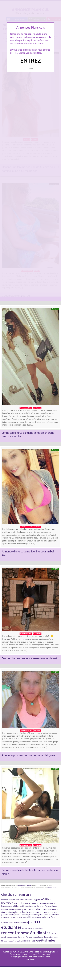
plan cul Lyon (43, 912)
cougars (35, 899)
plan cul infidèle (7, 912)
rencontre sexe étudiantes (25, 932)
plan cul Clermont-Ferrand (40, 906)
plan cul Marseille (21, 915)
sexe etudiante (39, 937)
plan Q (24, 928)
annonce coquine (8, 900)
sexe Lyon (49, 937)
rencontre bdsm (24, 885)
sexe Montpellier (15, 941)
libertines (7, 903)
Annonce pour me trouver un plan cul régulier (28, 755)
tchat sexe (52, 888)
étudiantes (47, 940)
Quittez (30, 68)
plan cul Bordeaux (42, 903)
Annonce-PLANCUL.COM (15, 951)
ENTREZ (30, 60)
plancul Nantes (6, 917)
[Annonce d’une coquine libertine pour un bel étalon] (30, 487)
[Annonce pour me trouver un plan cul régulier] (30, 700)
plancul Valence (21, 922)
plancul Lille (33, 912)
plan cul (17, 903)
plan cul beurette (28, 903)
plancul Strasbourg (8, 922)
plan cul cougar (15, 909)
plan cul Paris (49, 917)
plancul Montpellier (35, 915)
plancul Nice (17, 917)
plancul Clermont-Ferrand (19, 906)
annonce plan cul (23, 899)
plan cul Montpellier (51, 915)
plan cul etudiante (33, 909)
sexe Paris (35, 940)
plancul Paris (38, 917)
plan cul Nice (28, 917)
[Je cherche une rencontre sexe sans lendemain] (30, 600)
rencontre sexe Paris (35, 928)
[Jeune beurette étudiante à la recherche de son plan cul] (30, 806)
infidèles (46, 899)
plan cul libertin (21, 912)
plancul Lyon (52, 912)
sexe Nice (26, 941)
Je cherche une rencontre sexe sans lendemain (30, 658)
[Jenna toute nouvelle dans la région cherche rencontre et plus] (30, 357)
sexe (53, 933)
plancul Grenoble (51, 909)
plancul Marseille (7, 915)
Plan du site (30, 959)
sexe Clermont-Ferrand (22, 937)
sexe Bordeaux (7, 937)
